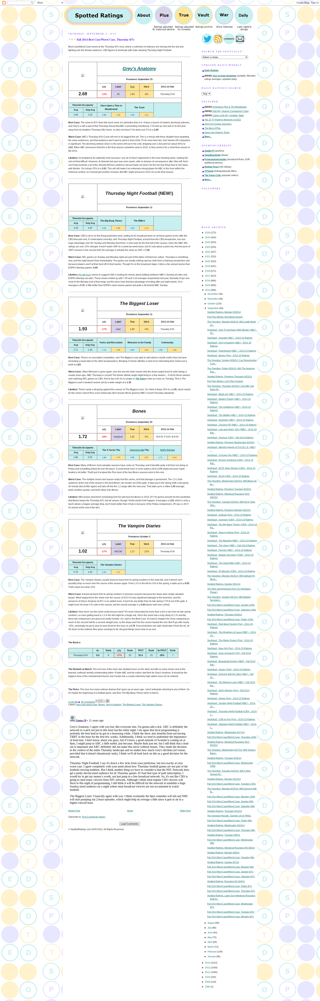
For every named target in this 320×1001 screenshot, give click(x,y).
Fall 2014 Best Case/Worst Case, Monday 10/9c (231, 796)
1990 (208, 986)
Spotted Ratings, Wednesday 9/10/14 (226, 825)
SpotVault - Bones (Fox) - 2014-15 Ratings (228, 355)
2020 (208, 261)
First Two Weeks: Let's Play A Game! (225, 381)
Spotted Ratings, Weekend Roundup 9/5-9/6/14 (231, 848)
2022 (208, 252)
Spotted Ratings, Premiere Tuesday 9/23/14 (229, 489)
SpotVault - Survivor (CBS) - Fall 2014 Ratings (230, 437)
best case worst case (86, 704)
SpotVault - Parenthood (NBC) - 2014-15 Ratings (231, 351)
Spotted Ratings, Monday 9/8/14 (223, 852)
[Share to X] (104, 701)
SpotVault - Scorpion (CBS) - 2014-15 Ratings (230, 519)
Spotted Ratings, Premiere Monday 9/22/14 (229, 510)
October (212, 303)
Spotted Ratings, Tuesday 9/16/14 (224, 758)
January (212, 956)
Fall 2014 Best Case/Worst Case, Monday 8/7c (230, 916)
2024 (208, 242)
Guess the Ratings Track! (216, 132)
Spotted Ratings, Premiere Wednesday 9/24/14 (230, 442)
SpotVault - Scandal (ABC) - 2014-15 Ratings (229, 338)
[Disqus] (129, 760)
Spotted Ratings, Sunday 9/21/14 (223, 584)
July (210, 927)
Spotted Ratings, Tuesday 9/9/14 (223, 835)
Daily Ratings (211, 70)
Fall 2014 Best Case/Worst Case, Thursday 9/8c (231, 830)
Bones (101, 704)
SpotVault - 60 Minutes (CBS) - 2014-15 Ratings (231, 571)
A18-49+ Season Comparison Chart (230, 111)
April (210, 942)
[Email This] (97, 701)
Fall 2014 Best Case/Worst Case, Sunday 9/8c (230, 801)
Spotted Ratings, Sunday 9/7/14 (223, 862)
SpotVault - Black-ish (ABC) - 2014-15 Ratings (230, 394)
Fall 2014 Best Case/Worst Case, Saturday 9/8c (231, 806)
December (213, 294)
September (213, 308)
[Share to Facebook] (108, 701)
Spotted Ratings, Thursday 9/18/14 (224, 614)
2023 (208, 247)
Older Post (185, 811)
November (213, 299)
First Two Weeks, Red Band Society (225, 317)
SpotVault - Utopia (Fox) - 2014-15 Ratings (228, 698)
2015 (208, 285)
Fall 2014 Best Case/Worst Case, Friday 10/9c (230, 619)
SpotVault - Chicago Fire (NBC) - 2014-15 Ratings (232, 455)
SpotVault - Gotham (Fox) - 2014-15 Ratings (229, 515)
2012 (208, 967)
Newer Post (74, 811)
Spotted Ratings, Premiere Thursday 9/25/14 (229, 376)
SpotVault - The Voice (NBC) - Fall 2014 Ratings (231, 545)
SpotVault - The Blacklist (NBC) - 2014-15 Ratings (232, 540)
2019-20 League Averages (217, 124)
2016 (208, 280)
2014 (208, 290)
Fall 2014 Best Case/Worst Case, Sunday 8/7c (230, 871)
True (132, 86)
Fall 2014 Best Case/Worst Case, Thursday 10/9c (231, 737)
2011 (208, 972)
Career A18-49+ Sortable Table (228, 115)
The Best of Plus (212, 128)
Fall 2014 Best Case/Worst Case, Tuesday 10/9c (231, 784)
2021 (208, 256)
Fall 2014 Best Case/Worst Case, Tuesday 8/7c (230, 912)
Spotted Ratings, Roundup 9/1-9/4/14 (226, 881)
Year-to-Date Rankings (224, 76)
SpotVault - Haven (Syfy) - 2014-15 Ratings (228, 669)
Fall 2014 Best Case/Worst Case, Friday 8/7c (229, 886)
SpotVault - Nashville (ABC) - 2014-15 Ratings (230, 420)
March (211, 947)
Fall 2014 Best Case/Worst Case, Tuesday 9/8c (230, 857)
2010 (208, 977)
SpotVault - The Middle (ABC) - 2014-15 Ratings (231, 415)
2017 (208, 276)
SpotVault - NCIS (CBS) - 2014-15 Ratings (228, 476)
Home (130, 811)
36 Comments (88, 702)
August (211, 923)
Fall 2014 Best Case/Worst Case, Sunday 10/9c (231, 605)
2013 (208, 963)
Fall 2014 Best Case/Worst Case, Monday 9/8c (230, 867)
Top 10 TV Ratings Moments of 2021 (222, 119)
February (212, 951)
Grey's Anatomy (113, 704)
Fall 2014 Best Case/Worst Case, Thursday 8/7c (105, 39)
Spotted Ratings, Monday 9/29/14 (224, 312)
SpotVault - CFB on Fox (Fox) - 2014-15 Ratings (231, 719)
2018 (208, 271)
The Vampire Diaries (152, 704)
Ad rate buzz (84, 274)
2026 (208, 232)
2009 (208, 982)
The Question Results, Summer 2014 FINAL (229, 816)
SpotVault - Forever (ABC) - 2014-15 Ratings (229, 550)
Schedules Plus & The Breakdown (229, 107)
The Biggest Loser (131, 704)
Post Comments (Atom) (93, 817)
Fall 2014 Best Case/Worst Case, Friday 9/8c (229, 820)
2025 (208, 237)
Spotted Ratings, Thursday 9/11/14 (224, 811)
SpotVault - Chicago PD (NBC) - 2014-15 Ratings (231, 425)
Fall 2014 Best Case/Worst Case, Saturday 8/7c (231, 876)
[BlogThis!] (101, 701)
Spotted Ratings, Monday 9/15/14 (224, 779)
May (210, 937)
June (210, 932)
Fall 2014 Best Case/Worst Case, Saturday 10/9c (231, 610)
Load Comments (129, 823)
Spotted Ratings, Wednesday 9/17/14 (226, 732)
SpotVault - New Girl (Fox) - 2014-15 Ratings (229, 648)
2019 (208, 266)
